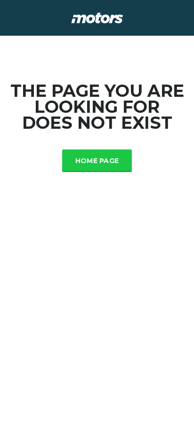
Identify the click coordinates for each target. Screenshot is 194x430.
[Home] (97, 17)
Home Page (97, 160)
